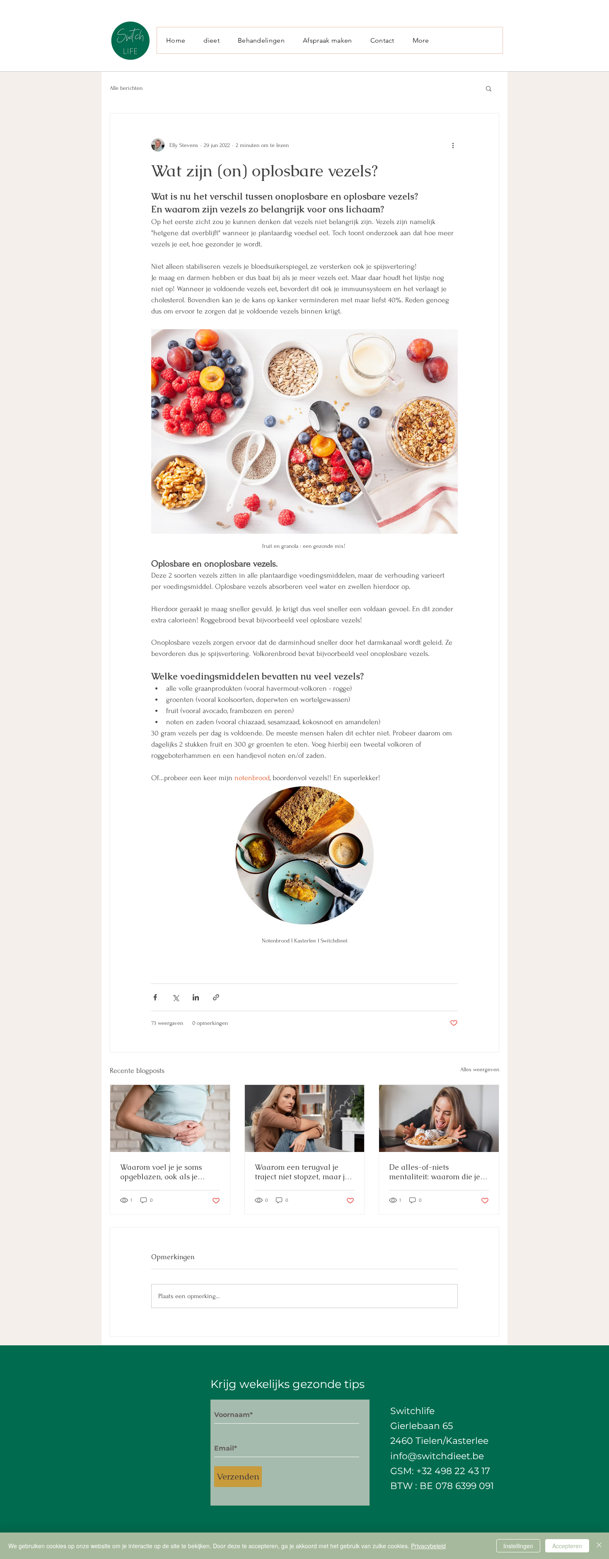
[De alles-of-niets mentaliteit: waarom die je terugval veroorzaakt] (439, 1118)
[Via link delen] (216, 997)
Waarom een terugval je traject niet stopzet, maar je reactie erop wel (302, 1171)
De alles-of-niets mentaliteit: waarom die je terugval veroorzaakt (434, 1171)
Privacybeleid (428, 1546)
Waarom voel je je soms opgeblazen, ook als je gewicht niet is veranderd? (165, 1171)
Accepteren (567, 1546)
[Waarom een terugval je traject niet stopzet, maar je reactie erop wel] (305, 1118)
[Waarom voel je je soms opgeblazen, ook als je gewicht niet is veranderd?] (170, 1118)
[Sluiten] (599, 1545)
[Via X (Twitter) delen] (175, 997)
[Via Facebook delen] (155, 997)
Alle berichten (126, 88)
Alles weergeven (479, 1069)
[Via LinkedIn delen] (196, 997)
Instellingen (518, 1546)
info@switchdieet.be (437, 1456)
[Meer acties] (453, 145)
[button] (489, 88)
